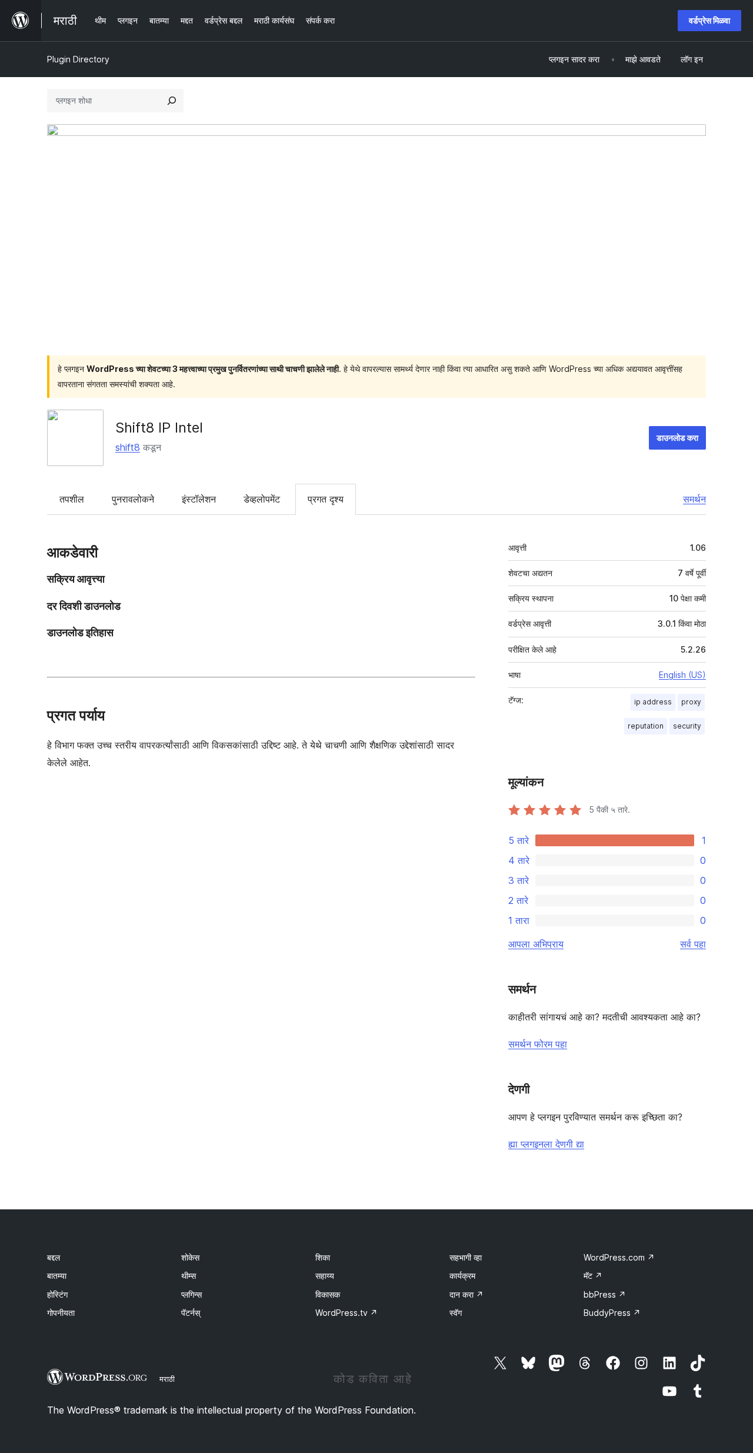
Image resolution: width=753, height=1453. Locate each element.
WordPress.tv (346, 1313)
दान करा (466, 1294)
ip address (653, 701)
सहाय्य (324, 1276)
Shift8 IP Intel (159, 427)
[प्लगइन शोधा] (172, 100)
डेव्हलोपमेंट (262, 499)
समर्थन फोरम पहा (537, 1044)
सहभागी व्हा (465, 1257)
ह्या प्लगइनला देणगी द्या (546, 1144)
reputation (646, 725)
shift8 (127, 447)
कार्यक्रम (462, 1276)
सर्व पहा (693, 944)
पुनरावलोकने (133, 499)
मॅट (593, 1276)
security (687, 725)
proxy (691, 701)
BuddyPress (612, 1313)
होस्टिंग (57, 1294)
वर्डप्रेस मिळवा (709, 20)
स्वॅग (455, 1313)
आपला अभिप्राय (536, 944)
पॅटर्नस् (190, 1313)
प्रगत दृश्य (326, 499)
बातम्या (56, 1276)
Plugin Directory (78, 59)
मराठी (167, 1379)
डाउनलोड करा (677, 438)
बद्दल (53, 1257)
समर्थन (694, 499)
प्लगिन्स (191, 1294)
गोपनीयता (61, 1313)
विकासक (327, 1294)
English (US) (682, 675)
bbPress (605, 1294)
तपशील (71, 499)
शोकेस (190, 1257)
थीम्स (188, 1276)
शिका (322, 1257)
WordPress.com (619, 1257)
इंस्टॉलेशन (199, 499)
